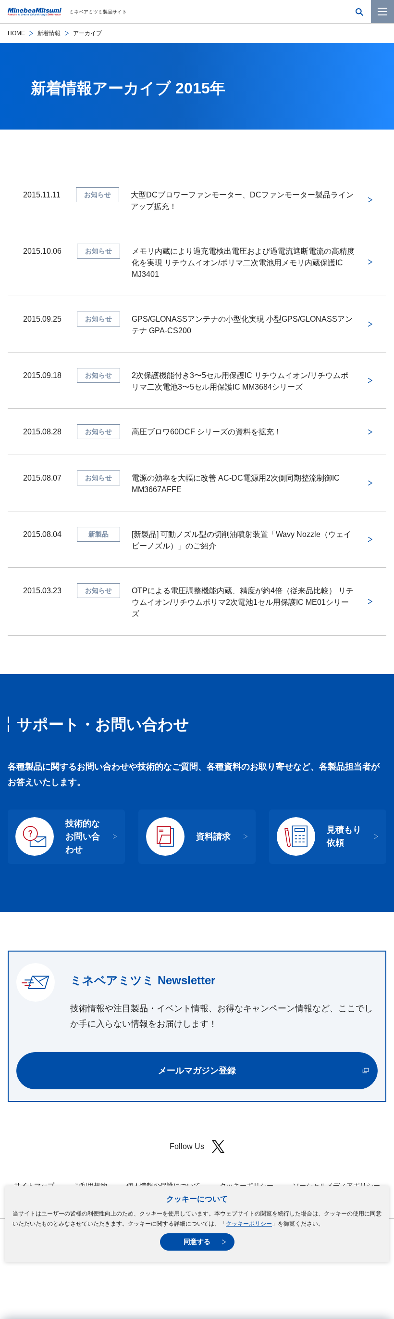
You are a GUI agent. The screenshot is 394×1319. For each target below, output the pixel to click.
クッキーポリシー (249, 1223)
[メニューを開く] (382, 11)
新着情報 (49, 33)
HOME (16, 33)
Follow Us (187, 1146)
